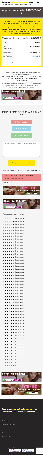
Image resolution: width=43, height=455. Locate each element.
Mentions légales (7, 421)
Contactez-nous (6, 437)
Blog (3, 433)
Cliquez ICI (36, 56)
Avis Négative (22, 122)
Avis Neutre (22, 129)
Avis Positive (22, 135)
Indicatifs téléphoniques (8, 424)
